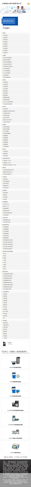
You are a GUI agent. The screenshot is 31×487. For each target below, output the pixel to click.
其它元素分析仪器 (6, 222)
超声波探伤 (5, 192)
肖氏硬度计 (5, 50)
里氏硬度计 (5, 44)
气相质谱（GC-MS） (7, 160)
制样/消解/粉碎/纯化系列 (8, 240)
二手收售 (5, 338)
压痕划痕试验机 (6, 99)
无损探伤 (5, 190)
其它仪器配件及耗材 (7, 289)
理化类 (4, 255)
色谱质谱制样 (6, 233)
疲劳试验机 (5, 95)
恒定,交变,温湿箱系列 (7, 57)
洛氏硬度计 (5, 37)
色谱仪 (4, 149)
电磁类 (4, 258)
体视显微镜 (5, 144)
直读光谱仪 (5, 108)
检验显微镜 (5, 139)
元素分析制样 (6, 235)
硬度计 (4, 33)
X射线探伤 (5, 197)
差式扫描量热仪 (6, 181)
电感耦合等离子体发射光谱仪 (9, 111)
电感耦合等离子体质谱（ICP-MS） (10, 164)
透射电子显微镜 (6, 129)
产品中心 (4, 352)
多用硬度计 (5, 41)
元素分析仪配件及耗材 (7, 275)
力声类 (4, 260)
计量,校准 (5, 302)
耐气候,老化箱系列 (7, 59)
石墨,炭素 (5, 298)
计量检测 (5, 335)
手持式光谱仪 (20, 482)
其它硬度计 (5, 52)
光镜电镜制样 (6, 229)
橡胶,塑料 (5, 296)
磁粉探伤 (5, 194)
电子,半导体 (5, 311)
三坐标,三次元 (6, 204)
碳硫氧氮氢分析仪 (6, 219)
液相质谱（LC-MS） (7, 162)
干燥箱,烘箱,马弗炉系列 (8, 66)
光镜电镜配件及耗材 (7, 280)
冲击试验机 (5, 88)
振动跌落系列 (20, 13)
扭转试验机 (5, 93)
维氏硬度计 (5, 39)
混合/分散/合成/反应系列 (8, 246)
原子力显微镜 (6, 131)
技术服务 (5, 320)
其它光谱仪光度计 (6, 121)
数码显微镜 (5, 135)
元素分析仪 (5, 217)
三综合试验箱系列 (6, 70)
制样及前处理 (6, 224)
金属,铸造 (5, 293)
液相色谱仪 (5, 153)
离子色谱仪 (5, 155)
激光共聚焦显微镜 (6, 133)
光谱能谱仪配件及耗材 (7, 278)
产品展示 (11, 13)
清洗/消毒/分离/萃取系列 (8, 244)
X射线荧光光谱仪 (6, 113)
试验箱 (15, 13)
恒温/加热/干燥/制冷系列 (8, 242)
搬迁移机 (5, 333)
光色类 (4, 264)
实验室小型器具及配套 (8, 251)
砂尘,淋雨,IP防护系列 (7, 64)
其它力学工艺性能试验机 (8, 101)
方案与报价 (5, 327)
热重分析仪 (5, 179)
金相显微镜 (5, 142)
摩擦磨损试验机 (6, 97)
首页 (8, 13)
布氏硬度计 (5, 35)
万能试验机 (5, 82)
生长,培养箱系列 (6, 68)
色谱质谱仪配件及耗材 (7, 282)
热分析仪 (5, 176)
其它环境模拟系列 (6, 77)
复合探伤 (5, 199)
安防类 (4, 266)
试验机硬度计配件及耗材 (8, 273)
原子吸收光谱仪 (6, 115)
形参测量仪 (5, 201)
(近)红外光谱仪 (6, 117)
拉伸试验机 (5, 84)
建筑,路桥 (5, 304)
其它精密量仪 (6, 215)
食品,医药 (5, 315)
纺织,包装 (5, 313)
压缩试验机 (5, 86)
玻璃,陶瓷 (5, 300)
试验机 (4, 79)
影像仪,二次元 (6, 206)
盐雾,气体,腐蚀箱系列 (7, 62)
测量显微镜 (5, 137)
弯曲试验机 (5, 90)
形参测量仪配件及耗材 (7, 286)
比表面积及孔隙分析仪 (7, 212)
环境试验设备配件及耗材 (8, 284)
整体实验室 (5, 322)
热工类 (4, 253)
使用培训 (5, 329)
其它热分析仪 (6, 187)
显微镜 (4, 124)
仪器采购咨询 (6, 325)
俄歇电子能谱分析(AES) (8, 172)
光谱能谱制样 (6, 226)
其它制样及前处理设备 (7, 248)
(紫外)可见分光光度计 (7, 119)
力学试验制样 (6, 231)
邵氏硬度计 (5, 46)
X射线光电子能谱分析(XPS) (8, 169)
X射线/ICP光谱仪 (12, 482)
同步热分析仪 (6, 183)
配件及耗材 (5, 271)
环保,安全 (5, 307)
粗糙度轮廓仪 (6, 208)
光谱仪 (4, 106)
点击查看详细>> (10, 344)
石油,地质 (5, 309)
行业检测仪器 (6, 291)
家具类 (4, 268)
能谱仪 (4, 167)
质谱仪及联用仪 (6, 158)
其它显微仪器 (6, 146)
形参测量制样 (6, 237)
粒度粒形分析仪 (6, 210)
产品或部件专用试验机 (7, 104)
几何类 (4, 262)
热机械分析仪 (6, 185)
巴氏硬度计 (5, 48)
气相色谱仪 (5, 151)
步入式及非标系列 (6, 72)
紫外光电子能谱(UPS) (7, 174)
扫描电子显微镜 (6, 126)
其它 (4, 317)
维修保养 (5, 331)
